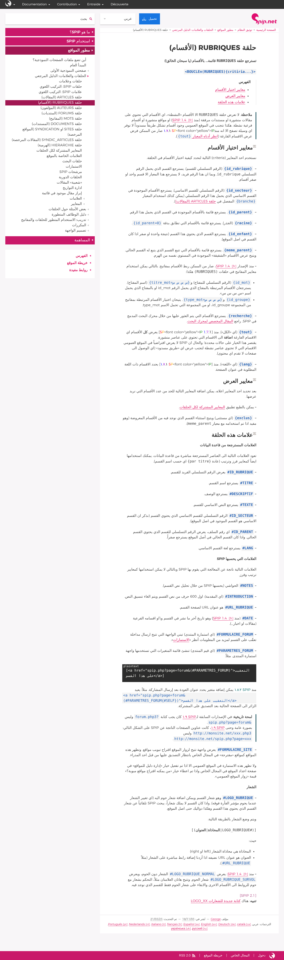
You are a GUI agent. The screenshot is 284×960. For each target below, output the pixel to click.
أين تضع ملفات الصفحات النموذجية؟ (59, 60)
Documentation (34, 4)
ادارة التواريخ (72, 188)
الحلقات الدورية (70, 177)
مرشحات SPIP (70, 172)
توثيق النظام (245, 30)
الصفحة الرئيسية (266, 30)
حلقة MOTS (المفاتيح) (65, 119)
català (241, 924)
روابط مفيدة (78, 270)
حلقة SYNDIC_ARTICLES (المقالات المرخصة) (47, 140)
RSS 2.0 (185, 955)
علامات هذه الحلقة (231, 102)
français (172, 924)
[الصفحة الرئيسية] (264, 18)
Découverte (119, 4)
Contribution (67, 4)
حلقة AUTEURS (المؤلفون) (61, 108)
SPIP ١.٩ (189, 717)
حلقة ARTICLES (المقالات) (195, 201)
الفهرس (82, 256)
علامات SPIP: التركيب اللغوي (60, 92)
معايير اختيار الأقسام (230, 90)
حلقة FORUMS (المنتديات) (61, 113)
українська (178, 928)
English (206, 924)
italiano (156, 924)
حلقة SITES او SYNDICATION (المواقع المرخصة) (52, 132)
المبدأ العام (78, 65)
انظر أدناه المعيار (198, 136)
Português (115, 924)
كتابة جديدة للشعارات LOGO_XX (216, 901)
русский (197, 928)
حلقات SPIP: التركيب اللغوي (61, 87)
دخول (261, 955)
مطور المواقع (225, 30)
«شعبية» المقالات (69, 182)
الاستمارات (181, 640)
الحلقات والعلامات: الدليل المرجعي (192, 30)
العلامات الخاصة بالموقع (64, 156)
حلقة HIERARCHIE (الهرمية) (60, 145)
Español (188, 924)
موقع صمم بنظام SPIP (272, 955)
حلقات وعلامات (70, 81)
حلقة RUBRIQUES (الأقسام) (60, 103)
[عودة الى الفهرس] (254, 146)
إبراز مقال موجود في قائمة (62, 193)
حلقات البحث (72, 161)
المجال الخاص (240, 955)
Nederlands (137, 924)
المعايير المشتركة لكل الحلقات (202, 407)
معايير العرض (235, 96)
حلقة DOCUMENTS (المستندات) (57, 124)
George (216, 919)
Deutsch (224, 924)
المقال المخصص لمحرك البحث (210, 321)
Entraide (93, 4)
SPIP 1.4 (179, 120)
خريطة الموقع (77, 263)
